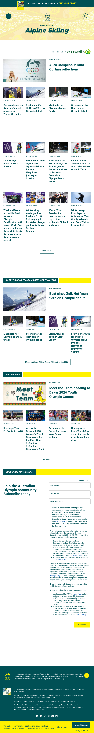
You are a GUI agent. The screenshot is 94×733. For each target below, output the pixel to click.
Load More (46, 251)
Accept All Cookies (81, 725)
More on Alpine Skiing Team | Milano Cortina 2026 (46, 362)
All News (47, 459)
